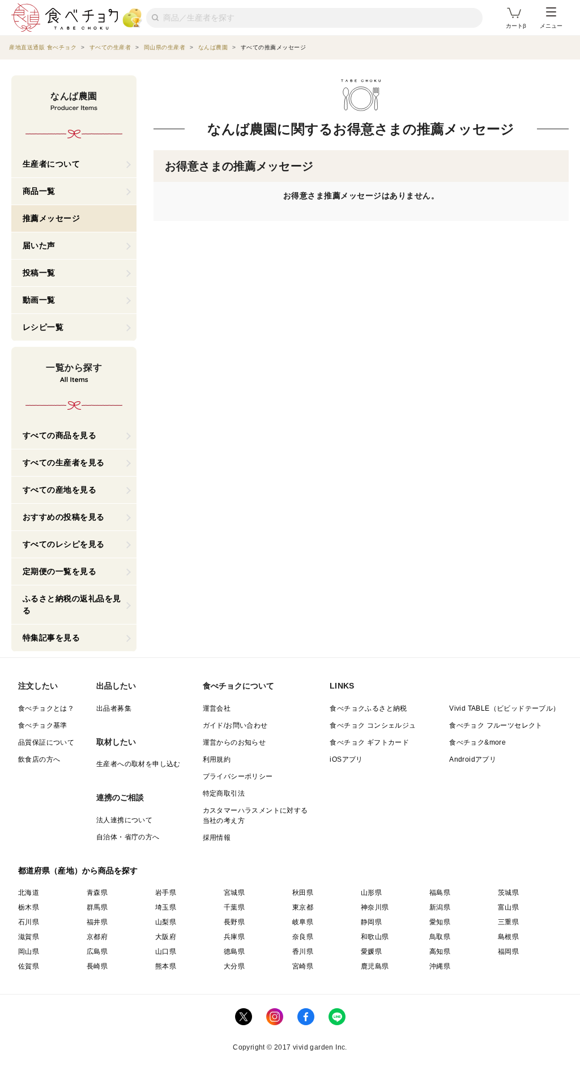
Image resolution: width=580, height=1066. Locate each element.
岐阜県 (302, 922)
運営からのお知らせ (234, 742)
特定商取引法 (224, 793)
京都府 (97, 937)
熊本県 (165, 966)
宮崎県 (302, 966)
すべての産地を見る (60, 489)
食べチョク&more (477, 742)
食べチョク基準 (42, 725)
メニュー (551, 26)
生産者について (51, 163)
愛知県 (439, 922)
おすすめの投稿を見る (64, 516)
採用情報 (217, 838)
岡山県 (28, 951)
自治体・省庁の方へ (128, 837)
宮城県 (234, 893)
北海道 (28, 893)
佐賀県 (28, 966)
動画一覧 (39, 299)
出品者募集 (113, 708)
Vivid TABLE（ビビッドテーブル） (504, 708)
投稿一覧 (39, 272)
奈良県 (302, 937)
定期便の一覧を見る (60, 571)
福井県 (97, 922)
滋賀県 (28, 937)
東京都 (302, 907)
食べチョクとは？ (46, 708)
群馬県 (97, 907)
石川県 (28, 922)
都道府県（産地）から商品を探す (78, 870)
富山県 (508, 907)
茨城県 (508, 893)
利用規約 (217, 759)
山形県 (371, 893)
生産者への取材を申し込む (138, 764)
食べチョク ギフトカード (369, 742)
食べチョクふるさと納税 (368, 708)
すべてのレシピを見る (64, 544)
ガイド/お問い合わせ (235, 725)
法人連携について (124, 820)
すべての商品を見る (60, 435)
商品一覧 (39, 191)
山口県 (165, 951)
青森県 (97, 893)
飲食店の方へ (39, 759)
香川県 (302, 951)
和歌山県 (375, 937)
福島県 (439, 893)
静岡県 (371, 922)
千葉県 (234, 907)
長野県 (234, 922)
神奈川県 (375, 907)
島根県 (508, 937)
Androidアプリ (472, 759)
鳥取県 (439, 937)
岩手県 (165, 893)
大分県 (234, 966)
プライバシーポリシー (238, 776)
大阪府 (165, 937)
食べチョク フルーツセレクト (496, 725)
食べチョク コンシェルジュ (373, 725)
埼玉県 (165, 907)
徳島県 (234, 951)
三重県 (508, 922)
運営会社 (217, 708)
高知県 (439, 951)
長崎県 (97, 966)
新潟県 (439, 907)
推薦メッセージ (51, 218)
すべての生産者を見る (64, 462)
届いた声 (39, 245)
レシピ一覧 (43, 327)
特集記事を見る (51, 637)
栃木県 (28, 907)
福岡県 (508, 951)
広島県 (97, 951)
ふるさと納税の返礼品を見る (72, 604)
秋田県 (302, 893)
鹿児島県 (375, 966)
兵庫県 (234, 937)
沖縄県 (439, 966)
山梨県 (165, 922)
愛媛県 (371, 951)
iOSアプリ (346, 759)
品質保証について (46, 742)
